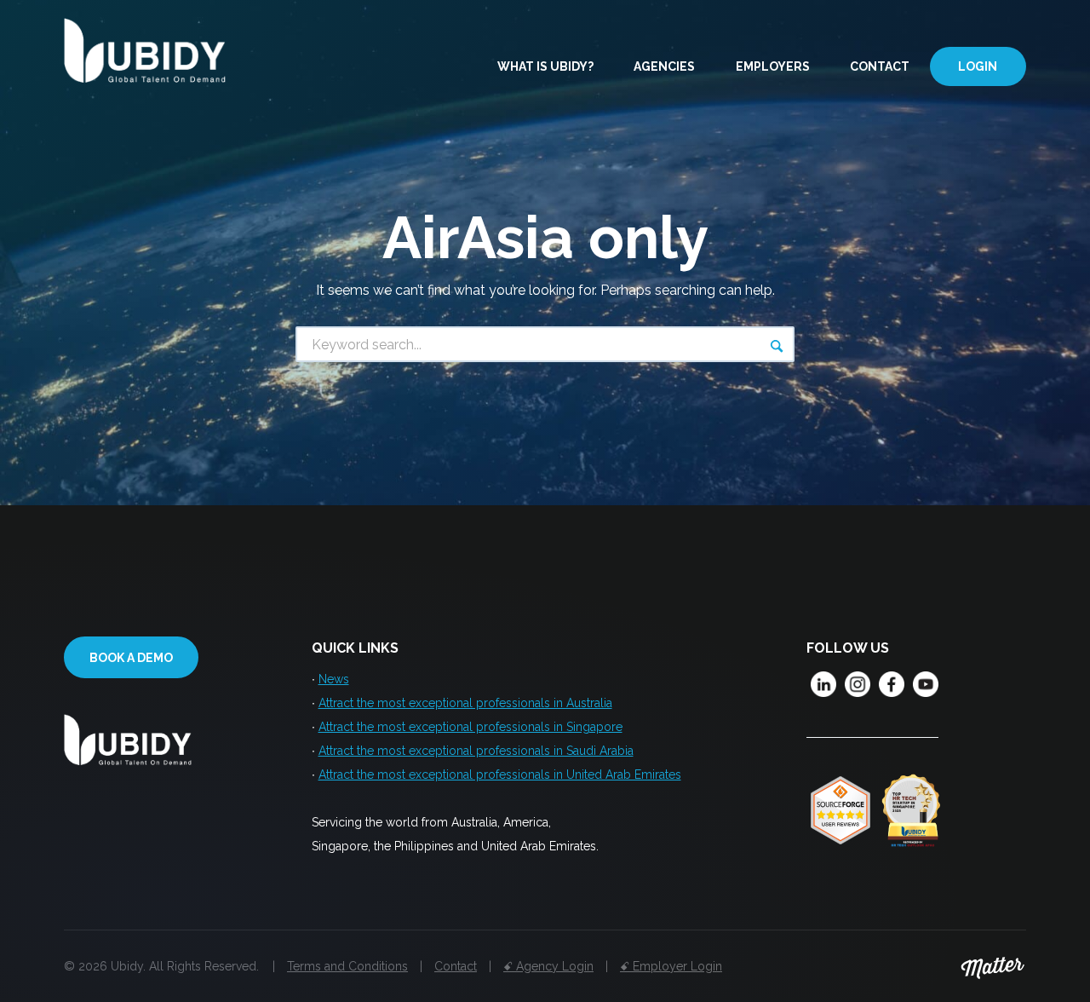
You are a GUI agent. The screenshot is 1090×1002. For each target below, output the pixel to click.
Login (977, 66)
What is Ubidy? (545, 66)
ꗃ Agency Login (548, 966)
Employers (773, 66)
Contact (879, 66)
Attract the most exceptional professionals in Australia (465, 703)
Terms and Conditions (347, 966)
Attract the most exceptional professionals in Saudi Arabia (476, 750)
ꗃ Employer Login (671, 966)
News (333, 679)
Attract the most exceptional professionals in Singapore (470, 727)
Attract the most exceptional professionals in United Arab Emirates (499, 774)
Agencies (664, 66)
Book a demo (131, 658)
